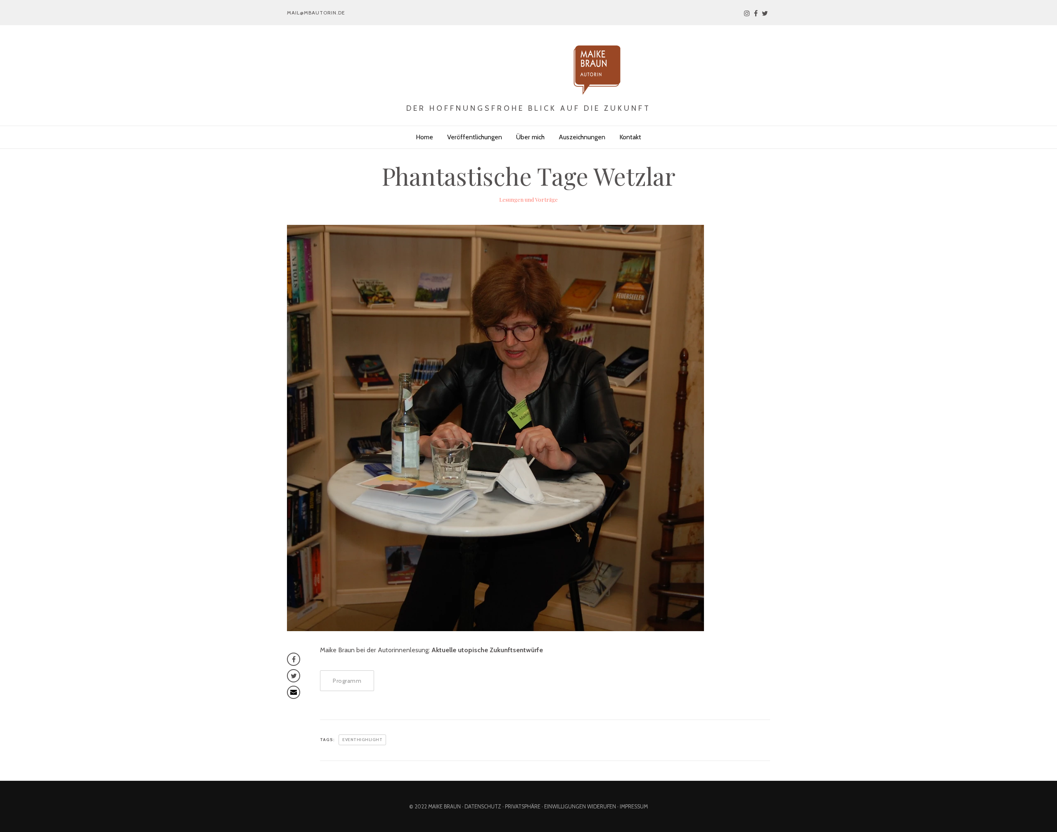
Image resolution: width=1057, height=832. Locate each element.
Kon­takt (630, 137)
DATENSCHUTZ (483, 806)
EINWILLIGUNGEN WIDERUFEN (580, 806)
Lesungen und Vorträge (528, 199)
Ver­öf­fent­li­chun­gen (474, 137)
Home (424, 137)
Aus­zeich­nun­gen (582, 137)
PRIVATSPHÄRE (522, 806)
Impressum (634, 806)
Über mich (530, 137)
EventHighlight (362, 739)
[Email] (293, 692)
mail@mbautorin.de (316, 13)
